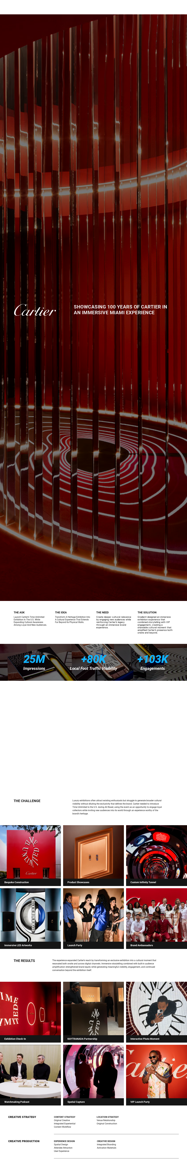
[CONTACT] (2, 582)
